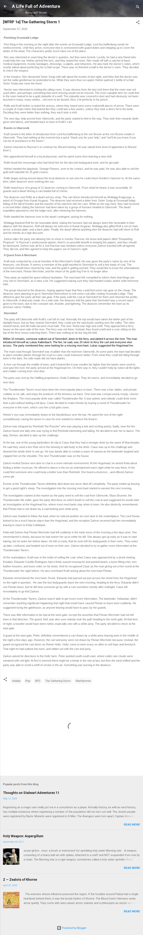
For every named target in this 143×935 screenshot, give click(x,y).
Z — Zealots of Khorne (20, 879)
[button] (138, 23)
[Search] (138, 7)
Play (27, 681)
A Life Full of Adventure (36, 6)
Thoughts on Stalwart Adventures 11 (31, 793)
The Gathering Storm (58, 681)
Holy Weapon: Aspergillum (23, 836)
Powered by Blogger (73, 928)
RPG (37, 681)
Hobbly (16, 681)
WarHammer (83, 681)
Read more (132, 824)
